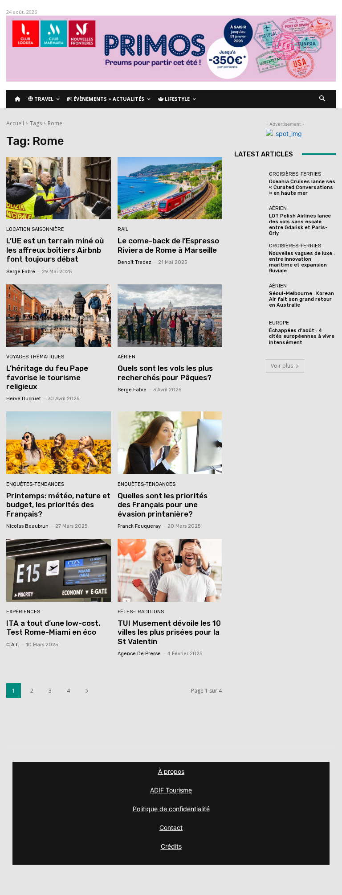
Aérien (126, 356)
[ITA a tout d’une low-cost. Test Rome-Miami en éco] (58, 570)
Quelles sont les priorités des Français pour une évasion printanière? (163, 504)
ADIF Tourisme (171, 790)
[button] (323, 99)
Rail (123, 229)
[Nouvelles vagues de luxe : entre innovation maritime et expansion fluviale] (249, 258)
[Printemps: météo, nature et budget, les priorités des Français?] (58, 442)
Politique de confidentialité (171, 809)
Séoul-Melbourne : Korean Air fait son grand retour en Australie (301, 299)
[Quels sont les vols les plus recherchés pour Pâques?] (170, 315)
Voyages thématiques (35, 356)
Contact (171, 827)
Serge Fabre (20, 272)
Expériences (23, 611)
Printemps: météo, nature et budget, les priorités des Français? (58, 504)
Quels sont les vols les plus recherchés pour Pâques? (165, 373)
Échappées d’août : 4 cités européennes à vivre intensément (301, 336)
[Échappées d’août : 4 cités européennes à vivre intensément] (249, 333)
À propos (171, 771)
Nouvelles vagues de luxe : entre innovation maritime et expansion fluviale (302, 262)
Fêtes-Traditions (141, 611)
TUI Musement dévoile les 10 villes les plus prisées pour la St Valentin (169, 632)
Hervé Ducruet (23, 399)
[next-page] (86, 690)
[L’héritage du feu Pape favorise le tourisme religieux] (58, 315)
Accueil (15, 123)
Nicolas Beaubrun (27, 526)
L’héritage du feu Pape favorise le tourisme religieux (47, 377)
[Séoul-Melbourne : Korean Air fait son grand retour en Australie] (249, 295)
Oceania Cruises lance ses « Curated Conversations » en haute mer (302, 187)
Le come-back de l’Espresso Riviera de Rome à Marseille (168, 245)
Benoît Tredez (134, 262)
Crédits (171, 846)
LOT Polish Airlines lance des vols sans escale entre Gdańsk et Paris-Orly (300, 225)
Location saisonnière (35, 229)
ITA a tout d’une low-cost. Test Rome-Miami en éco (53, 627)
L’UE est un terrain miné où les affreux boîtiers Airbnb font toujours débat (55, 249)
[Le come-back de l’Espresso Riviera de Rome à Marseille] (170, 188)
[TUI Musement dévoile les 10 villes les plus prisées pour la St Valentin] (170, 570)
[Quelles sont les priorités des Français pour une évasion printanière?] (170, 442)
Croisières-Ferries (295, 174)
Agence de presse (139, 654)
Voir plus (282, 365)
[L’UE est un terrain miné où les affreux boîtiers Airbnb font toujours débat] (58, 188)
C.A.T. (12, 645)
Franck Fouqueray (139, 526)
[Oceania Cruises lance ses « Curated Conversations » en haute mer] (249, 184)
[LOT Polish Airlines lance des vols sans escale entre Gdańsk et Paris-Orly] (249, 221)
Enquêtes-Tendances (35, 484)
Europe (279, 322)
